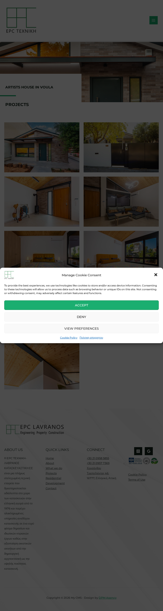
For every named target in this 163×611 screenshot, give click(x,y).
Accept (81, 305)
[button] (156, 275)
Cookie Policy (68, 337)
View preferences (81, 328)
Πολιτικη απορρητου (91, 337)
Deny (81, 317)
